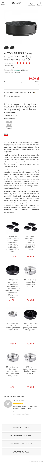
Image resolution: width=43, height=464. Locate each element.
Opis (6, 134)
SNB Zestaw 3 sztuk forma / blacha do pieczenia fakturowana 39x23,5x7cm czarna (30, 242)
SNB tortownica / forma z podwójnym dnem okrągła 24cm (13, 326)
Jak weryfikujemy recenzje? (14, 396)
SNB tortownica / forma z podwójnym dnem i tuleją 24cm (30, 326)
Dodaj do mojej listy (13, 96)
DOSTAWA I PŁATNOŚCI (21, 444)
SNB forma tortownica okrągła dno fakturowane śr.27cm (30, 370)
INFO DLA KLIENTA (21, 428)
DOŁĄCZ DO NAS (21, 452)
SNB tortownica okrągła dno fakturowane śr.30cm (30, 283)
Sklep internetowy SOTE (36, 462)
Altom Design (17, 68)
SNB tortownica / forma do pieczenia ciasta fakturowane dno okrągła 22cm (12, 371)
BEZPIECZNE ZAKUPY (20, 436)
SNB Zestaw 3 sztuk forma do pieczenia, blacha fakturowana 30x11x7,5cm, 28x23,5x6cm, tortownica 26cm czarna (12, 243)
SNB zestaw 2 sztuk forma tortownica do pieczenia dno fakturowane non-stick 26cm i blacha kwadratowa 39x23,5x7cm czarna (13, 288)
